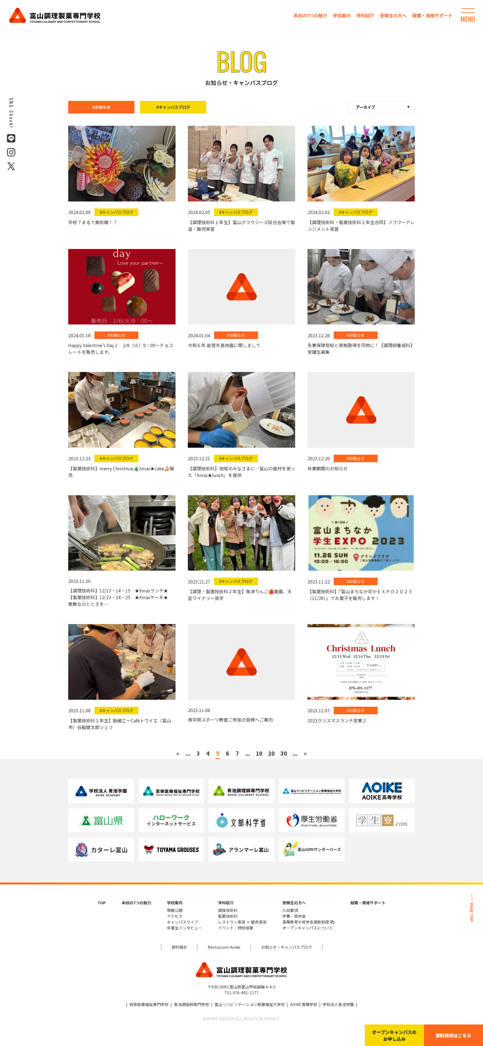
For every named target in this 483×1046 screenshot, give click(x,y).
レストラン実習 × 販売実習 (242, 922)
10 (259, 753)
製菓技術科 (228, 916)
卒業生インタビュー (184, 928)
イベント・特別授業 (235, 928)
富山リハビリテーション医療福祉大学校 (249, 1004)
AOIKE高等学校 (303, 1004)
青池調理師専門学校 (191, 1004)
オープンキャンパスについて (307, 928)
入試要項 (290, 910)
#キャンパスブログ (173, 107)
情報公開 (175, 910)
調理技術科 (228, 910)
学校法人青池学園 (338, 1004)
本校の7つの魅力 (310, 15)
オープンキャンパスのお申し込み (394, 1035)
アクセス (174, 916)
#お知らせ (101, 107)
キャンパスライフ (182, 922)
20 (271, 753)
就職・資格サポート (432, 15)
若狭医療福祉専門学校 (149, 1004)
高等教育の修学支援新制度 (305, 922)
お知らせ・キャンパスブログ (286, 947)
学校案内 (342, 15)
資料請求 (179, 947)
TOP (102, 902)
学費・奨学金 (294, 916)
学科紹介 (365, 15)
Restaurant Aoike (224, 947)
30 (283, 753)
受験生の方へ (393, 15)
